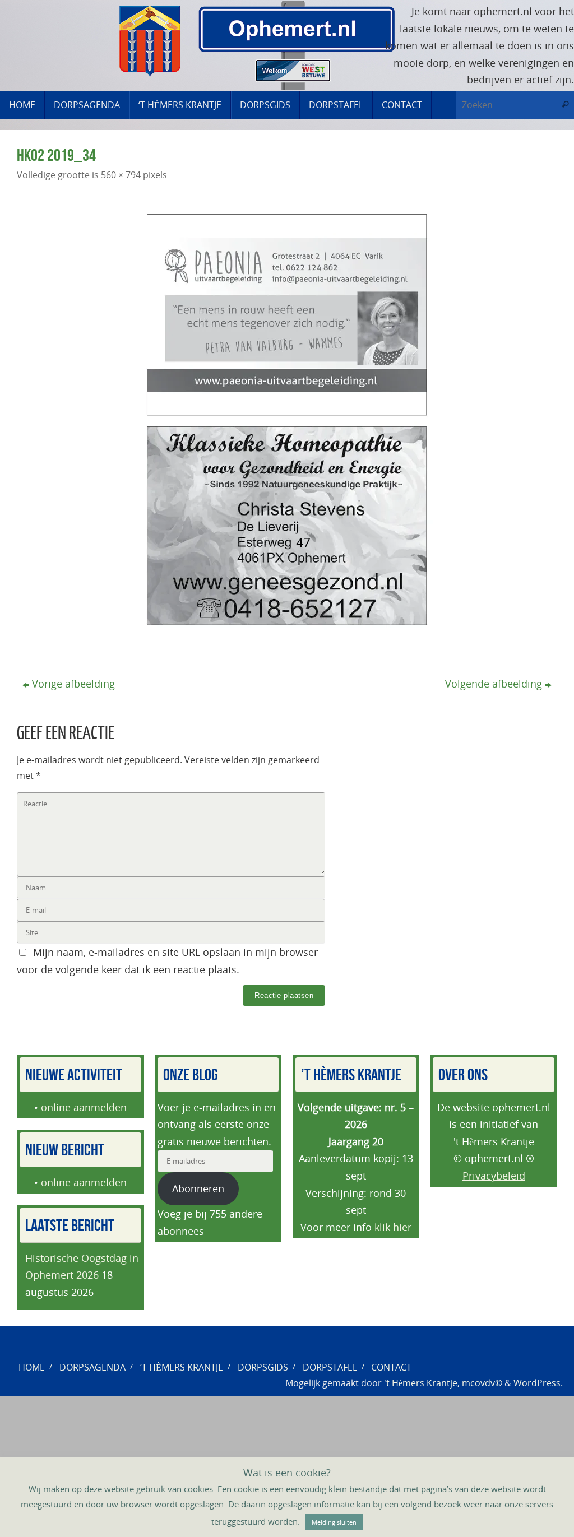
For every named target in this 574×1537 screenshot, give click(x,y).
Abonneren (198, 1188)
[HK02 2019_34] (287, 419)
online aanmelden (84, 1107)
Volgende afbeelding (493, 683)
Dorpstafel (330, 1367)
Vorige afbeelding (73, 683)
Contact (391, 1367)
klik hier (392, 1227)
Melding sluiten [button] (334, 1522)
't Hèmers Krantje (420, 1383)
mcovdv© (482, 1383)
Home (31, 1367)
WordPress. (538, 1383)
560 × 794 (121, 175)
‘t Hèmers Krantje (181, 1367)
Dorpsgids (263, 1367)
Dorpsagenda (92, 1367)
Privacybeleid (493, 1175)
